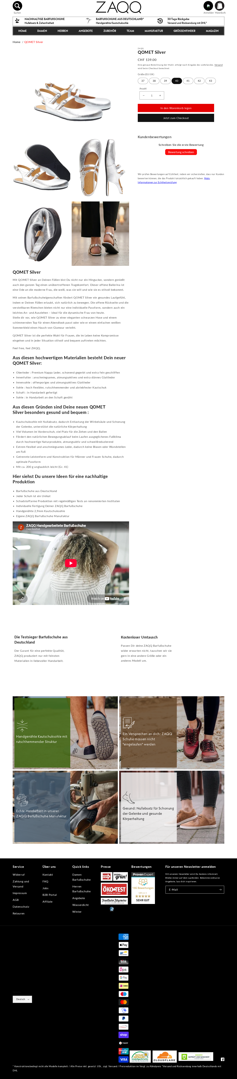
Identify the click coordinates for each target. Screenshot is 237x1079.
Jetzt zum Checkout (176, 118)
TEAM (130, 31)
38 (154, 80)
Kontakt (48, 874)
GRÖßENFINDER (184, 31)
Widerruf (19, 874)
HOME (22, 31)
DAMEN (42, 31)
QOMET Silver (33, 41)
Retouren (19, 913)
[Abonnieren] (220, 890)
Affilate (48, 901)
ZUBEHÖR (109, 31)
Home (16, 41)
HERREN (63, 31)
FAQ (45, 881)
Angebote (78, 898)
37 (143, 80)
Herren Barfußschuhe (81, 889)
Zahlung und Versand (21, 884)
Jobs (45, 888)
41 (188, 80)
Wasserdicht (80, 904)
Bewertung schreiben (181, 152)
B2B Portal (50, 894)
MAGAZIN (212, 31)
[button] (17, 6)
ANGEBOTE (86, 31)
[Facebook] (222, 1060)
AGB (16, 899)
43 (210, 80)
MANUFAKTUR (154, 31)
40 (176, 80)
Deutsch (20, 999)
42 (199, 80)
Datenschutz (21, 906)
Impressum (20, 893)
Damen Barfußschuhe (81, 877)
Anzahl (142, 88)
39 (165, 80)
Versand (218, 65)
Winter (77, 911)
